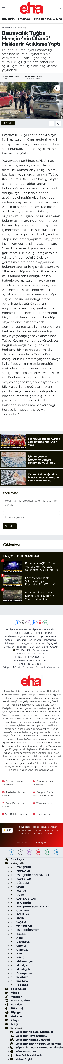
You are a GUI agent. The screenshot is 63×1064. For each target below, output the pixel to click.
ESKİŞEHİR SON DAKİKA (48, 18)
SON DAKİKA (23, 650)
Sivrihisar (9, 646)
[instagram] (29, 852)
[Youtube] (40, 622)
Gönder (10, 526)
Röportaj (16, 1008)
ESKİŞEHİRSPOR (44, 633)
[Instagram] (28, 622)
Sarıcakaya (42, 646)
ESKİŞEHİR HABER (16, 629)
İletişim (42, 653)
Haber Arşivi (43, 814)
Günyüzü (20, 640)
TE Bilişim (40, 842)
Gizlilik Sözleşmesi (26, 653)
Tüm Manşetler (45, 803)
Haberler (8, 27)
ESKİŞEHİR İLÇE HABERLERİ (21, 636)
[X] (23, 622)
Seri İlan (16, 1004)
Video (14, 992)
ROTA (31, 646)
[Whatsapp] (45, 622)
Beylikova (51, 636)
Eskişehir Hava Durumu (43, 783)
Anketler (16, 1016)
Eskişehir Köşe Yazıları (48, 667)
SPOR (20, 886)
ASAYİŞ (22, 27)
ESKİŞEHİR (8, 18)
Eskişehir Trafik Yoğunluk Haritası (43, 794)
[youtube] (38, 852)
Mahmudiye (49, 640)
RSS (8, 830)
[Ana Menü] (3, 7)
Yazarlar (16, 996)
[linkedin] (56, 852)
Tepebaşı (21, 646)
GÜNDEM (27, 633)
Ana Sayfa (17, 859)
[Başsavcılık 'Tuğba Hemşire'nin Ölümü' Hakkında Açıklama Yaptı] (31, 100)
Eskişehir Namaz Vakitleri (13, 794)
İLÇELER (22, 933)
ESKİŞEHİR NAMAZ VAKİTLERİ (31, 660)
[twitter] (20, 852)
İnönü (37, 640)
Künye (14, 1020)
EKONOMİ (24, 18)
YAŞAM (54, 646)
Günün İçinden (40, 650)
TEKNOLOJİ (24, 926)
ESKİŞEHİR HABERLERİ (31, 664)
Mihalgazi (10, 643)
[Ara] (59, 8)
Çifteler (9, 640)
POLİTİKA (22, 914)
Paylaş (9, 123)
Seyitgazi (51, 643)
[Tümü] (58, 544)
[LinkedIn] (34, 622)
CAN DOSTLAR (26, 898)
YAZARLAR (23, 879)
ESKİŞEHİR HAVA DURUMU (30, 657)
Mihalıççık (23, 643)
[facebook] (11, 852)
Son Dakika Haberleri (17, 814)
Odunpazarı (38, 643)
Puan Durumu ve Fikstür (13, 805)
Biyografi (16, 1012)
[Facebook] (17, 622)
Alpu (41, 636)
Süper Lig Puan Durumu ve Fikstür (39, 1047)
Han (30, 640)
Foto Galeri (18, 988)
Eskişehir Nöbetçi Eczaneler (18, 667)
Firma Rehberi (20, 1000)
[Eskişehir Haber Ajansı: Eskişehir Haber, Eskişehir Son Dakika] (31, 7)
